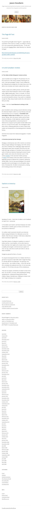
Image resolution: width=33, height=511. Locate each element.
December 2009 (5, 442)
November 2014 (5, 374)
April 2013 (4, 392)
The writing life (5, 480)
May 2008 (4, 462)
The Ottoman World (6, 479)
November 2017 (5, 339)
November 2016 (5, 350)
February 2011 (5, 433)
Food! (3, 473)
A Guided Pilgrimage (6, 301)
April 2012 (4, 413)
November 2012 (5, 400)
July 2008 (4, 458)
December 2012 (5, 398)
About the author (14, 317)
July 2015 (4, 367)
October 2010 (5, 436)
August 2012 (4, 405)
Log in (3, 493)
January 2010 (5, 440)
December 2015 (5, 365)
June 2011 (4, 425)
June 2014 (4, 378)
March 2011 (4, 431)
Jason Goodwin (16, 3)
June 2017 (4, 341)
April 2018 (4, 337)
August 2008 (4, 457)
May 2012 (4, 411)
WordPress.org (5, 499)
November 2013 (5, 387)
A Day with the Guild (6, 306)
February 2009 (5, 449)
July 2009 (4, 446)
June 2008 (4, 460)
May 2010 (4, 438)
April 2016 (4, 357)
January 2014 (5, 383)
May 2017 (4, 343)
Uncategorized (5, 484)
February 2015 (5, 370)
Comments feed (5, 497)
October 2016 (5, 352)
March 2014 (4, 381)
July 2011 (4, 424)
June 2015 (4, 368)
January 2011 (5, 435)
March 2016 (4, 359)
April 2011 (4, 429)
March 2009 (4, 447)
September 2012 (5, 403)
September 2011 (5, 422)
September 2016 (5, 354)
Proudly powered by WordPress (9, 508)
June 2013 (4, 391)
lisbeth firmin (5, 323)
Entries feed (5, 495)
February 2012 (5, 416)
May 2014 (4, 379)
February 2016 (5, 361)
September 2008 (5, 455)
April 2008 (4, 464)
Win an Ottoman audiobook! (8, 304)
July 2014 (4, 376)
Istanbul (4, 475)
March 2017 (4, 345)
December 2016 (5, 348)
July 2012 (4, 407)
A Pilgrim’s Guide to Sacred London (10, 308)
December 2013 (5, 385)
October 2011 (5, 420)
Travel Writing (5, 482)
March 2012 (4, 414)
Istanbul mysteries (6, 477)
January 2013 (5, 396)
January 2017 (5, 346)
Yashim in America (8, 184)
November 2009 (5, 444)
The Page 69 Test (8, 34)
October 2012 (5, 402)
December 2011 (5, 418)
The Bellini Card (10, 321)
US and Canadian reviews (11, 68)
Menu (16, 11)
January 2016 (5, 363)
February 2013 (5, 394)
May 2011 (4, 427)
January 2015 (5, 372)
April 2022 (4, 334)
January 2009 (5, 451)
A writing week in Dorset (7, 302)
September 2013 (5, 389)
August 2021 (4, 335)
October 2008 (5, 453)
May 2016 (4, 356)
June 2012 (4, 409)
